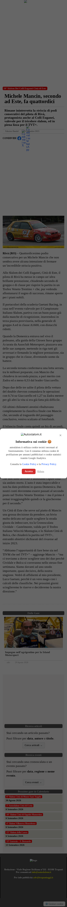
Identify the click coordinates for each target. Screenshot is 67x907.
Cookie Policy (29, 464)
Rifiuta (40, 471)
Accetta (29, 471)
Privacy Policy (48, 464)
